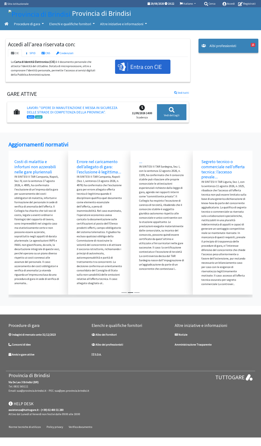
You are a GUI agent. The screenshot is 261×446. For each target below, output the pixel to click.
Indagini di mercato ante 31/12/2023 (33, 334)
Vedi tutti (183, 92)
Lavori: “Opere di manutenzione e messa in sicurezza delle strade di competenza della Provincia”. (72, 109)
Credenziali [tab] (66, 53)
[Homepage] (40, 13)
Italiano (188, 3)
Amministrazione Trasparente (193, 344)
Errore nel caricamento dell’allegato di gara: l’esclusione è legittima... (99, 167)
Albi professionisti (222, 45)
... (140, 161)
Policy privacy (55, 427)
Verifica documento (80, 427)
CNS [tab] (47, 53)
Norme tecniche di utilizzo (25, 427)
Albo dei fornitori (106, 334)
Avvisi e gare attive (22, 354)
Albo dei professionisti (109, 344)
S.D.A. (97, 354)
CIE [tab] (16, 53)
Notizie (182, 334)
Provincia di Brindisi (29, 375)
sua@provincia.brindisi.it (32, 390)
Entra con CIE (146, 66)
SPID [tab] (32, 53)
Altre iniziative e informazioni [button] (122, 24)
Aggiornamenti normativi (39, 144)
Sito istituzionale (18, 4)
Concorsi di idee (21, 344)
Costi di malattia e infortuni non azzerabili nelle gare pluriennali (35, 167)
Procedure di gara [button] (27, 24)
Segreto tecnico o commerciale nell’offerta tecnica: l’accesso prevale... (223, 169)
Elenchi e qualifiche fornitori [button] (70, 24)
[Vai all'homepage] (6, 24)
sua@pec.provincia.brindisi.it (72, 390)
